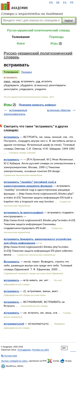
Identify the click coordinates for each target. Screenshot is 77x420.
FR (71, 2)
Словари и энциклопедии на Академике (32, 14)
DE (58, 2)
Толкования (21, 37)
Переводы (56, 37)
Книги (21, 43)
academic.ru (14, 6)
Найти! (69, 20)
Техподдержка (24, 350)
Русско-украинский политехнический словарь (38, 30)
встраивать (11, 136)
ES (65, 2)
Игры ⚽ (56, 43)
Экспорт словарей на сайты (14, 361)
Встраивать (11, 261)
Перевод (26, 71)
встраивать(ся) (14, 323)
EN (51, 2)
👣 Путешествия (9, 356)
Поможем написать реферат (37, 104)
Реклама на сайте (40, 350)
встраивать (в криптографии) (23, 212)
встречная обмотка (58, 110)
